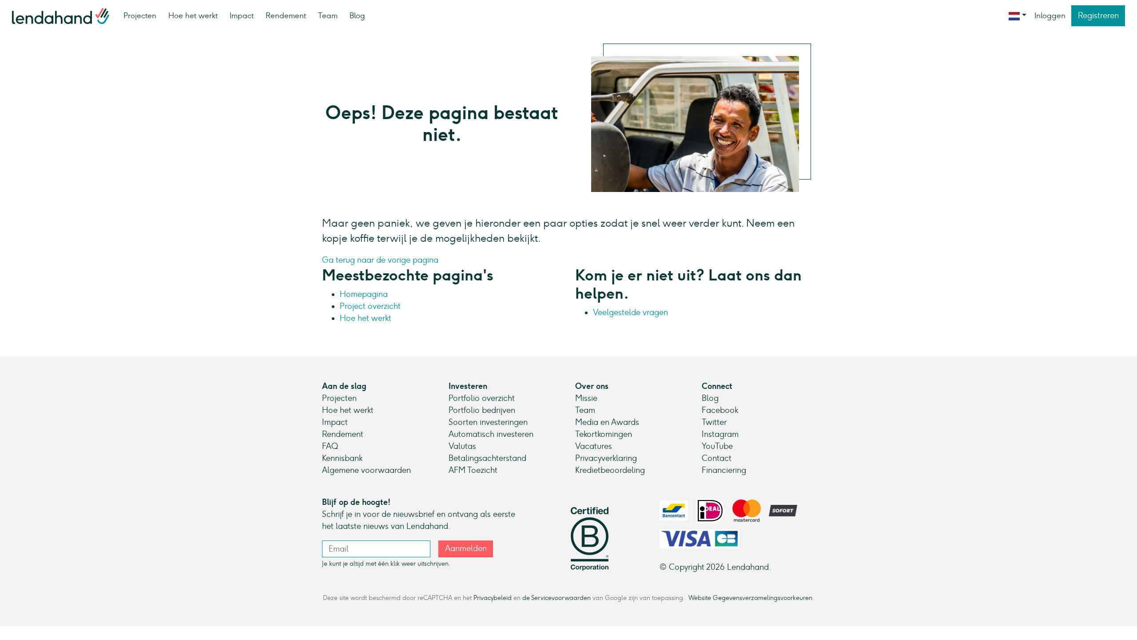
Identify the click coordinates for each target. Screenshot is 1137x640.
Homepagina (364, 294)
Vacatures (593, 446)
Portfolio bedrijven (482, 410)
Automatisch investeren (491, 434)
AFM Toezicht (473, 470)
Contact (716, 458)
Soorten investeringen (488, 422)
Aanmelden (466, 548)
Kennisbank (342, 458)
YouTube (717, 446)
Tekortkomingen (603, 434)
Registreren (1098, 15)
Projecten (139, 15)
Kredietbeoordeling (610, 470)
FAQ (330, 446)
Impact (242, 15)
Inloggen (1049, 15)
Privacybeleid (492, 597)
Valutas (462, 446)
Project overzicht (370, 306)
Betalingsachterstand (487, 458)
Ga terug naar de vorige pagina (380, 260)
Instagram (720, 434)
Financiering (724, 470)
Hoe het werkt (193, 15)
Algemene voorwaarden (366, 470)
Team (328, 15)
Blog (357, 15)
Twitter (714, 422)
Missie (586, 398)
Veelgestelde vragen (630, 312)
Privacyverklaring (606, 458)
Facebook (720, 410)
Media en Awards (607, 422)
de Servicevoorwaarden (556, 597)
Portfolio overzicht (482, 398)
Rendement (286, 15)
